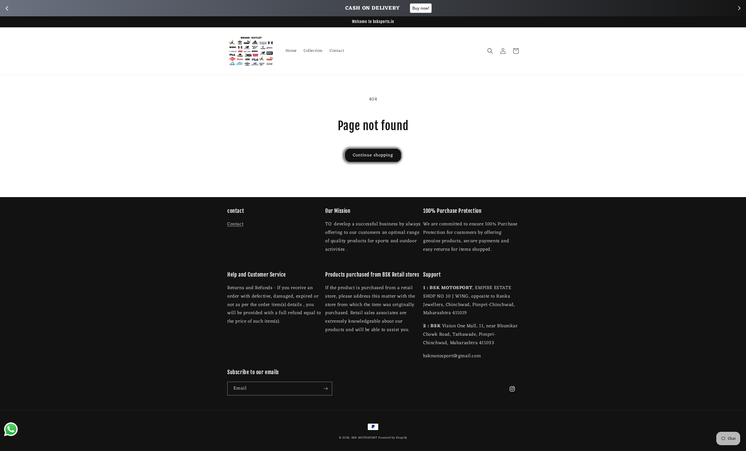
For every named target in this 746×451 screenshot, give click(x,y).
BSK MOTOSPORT (364, 437)
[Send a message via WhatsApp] (11, 429)
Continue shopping (373, 155)
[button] (490, 51)
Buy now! (405, 8)
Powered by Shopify (392, 437)
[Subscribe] (325, 388)
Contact (235, 224)
